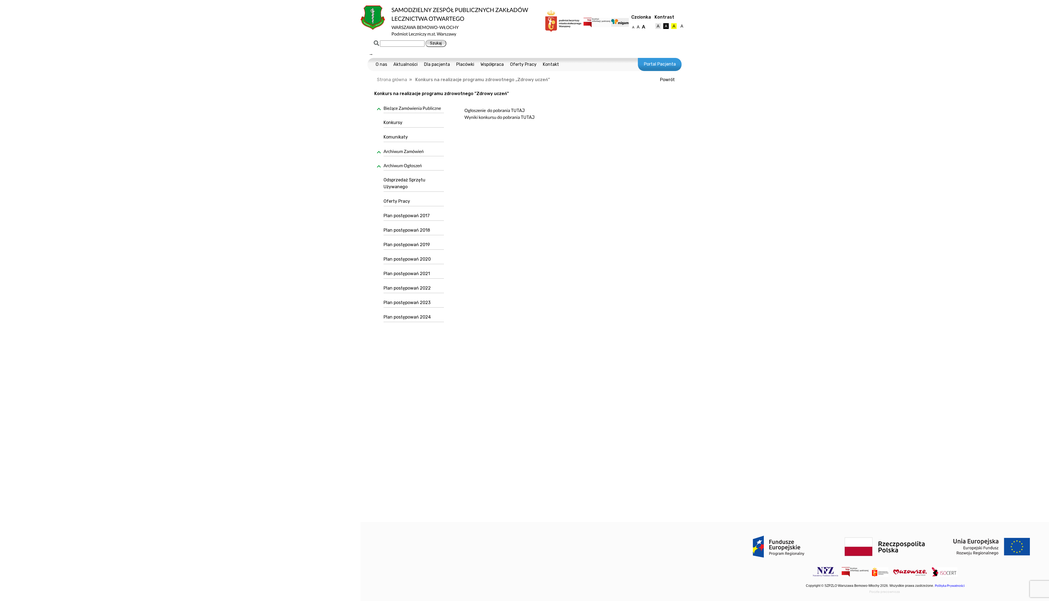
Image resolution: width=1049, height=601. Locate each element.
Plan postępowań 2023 (407, 302)
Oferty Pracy (523, 64)
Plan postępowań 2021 (407, 273)
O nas (381, 64)
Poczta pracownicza (884, 592)
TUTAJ (518, 110)
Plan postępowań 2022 (407, 288)
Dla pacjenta (437, 64)
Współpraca (492, 64)
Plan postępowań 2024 (407, 317)
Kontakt (551, 64)
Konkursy (393, 122)
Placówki (465, 64)
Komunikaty (396, 137)
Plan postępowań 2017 (407, 215)
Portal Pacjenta (660, 64)
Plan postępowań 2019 (407, 244)
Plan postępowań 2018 (407, 230)
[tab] (411, 109)
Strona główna (392, 79)
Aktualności (405, 64)
